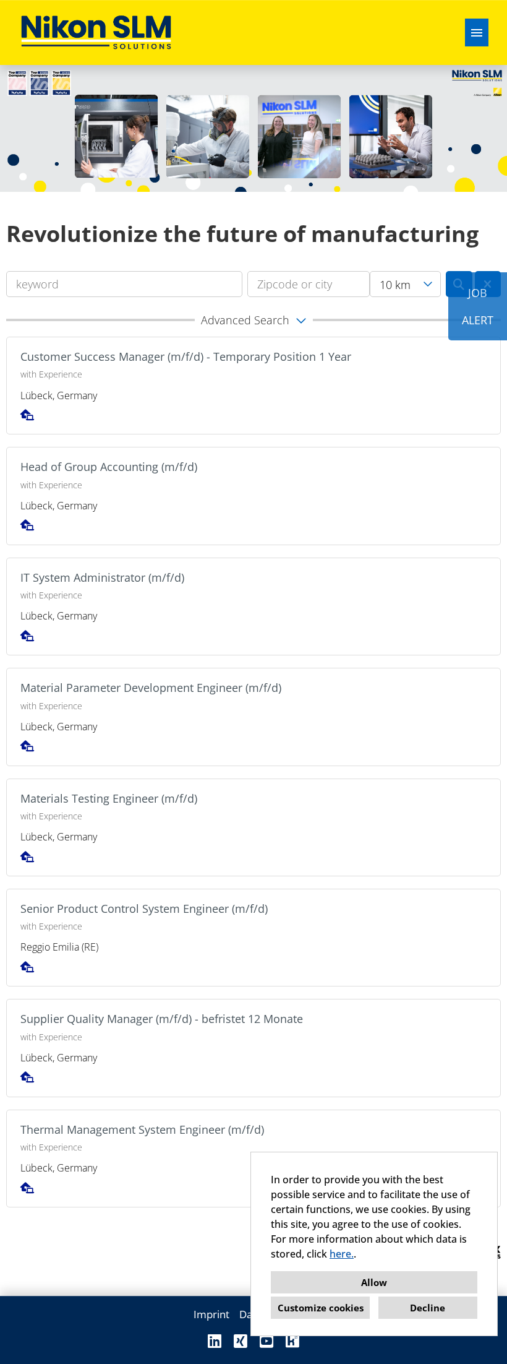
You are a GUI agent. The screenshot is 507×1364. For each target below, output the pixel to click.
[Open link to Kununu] (292, 1341)
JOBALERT (477, 306)
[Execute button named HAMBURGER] (476, 32)
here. (342, 1254)
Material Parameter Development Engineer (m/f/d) (150, 687)
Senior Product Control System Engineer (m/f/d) (144, 908)
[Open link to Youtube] (266, 1341)
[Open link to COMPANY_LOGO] (96, 32)
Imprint (211, 1314)
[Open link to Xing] (240, 1341)
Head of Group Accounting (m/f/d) (108, 466)
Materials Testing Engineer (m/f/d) (108, 798)
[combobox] (405, 284)
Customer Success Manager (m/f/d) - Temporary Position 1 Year (185, 356)
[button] (253, 320)
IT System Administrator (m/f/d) (102, 577)
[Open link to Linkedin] (214, 1341)
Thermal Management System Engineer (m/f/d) (142, 1129)
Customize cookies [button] (321, 1307)
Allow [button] (374, 1282)
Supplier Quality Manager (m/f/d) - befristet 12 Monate (161, 1018)
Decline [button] (427, 1307)
